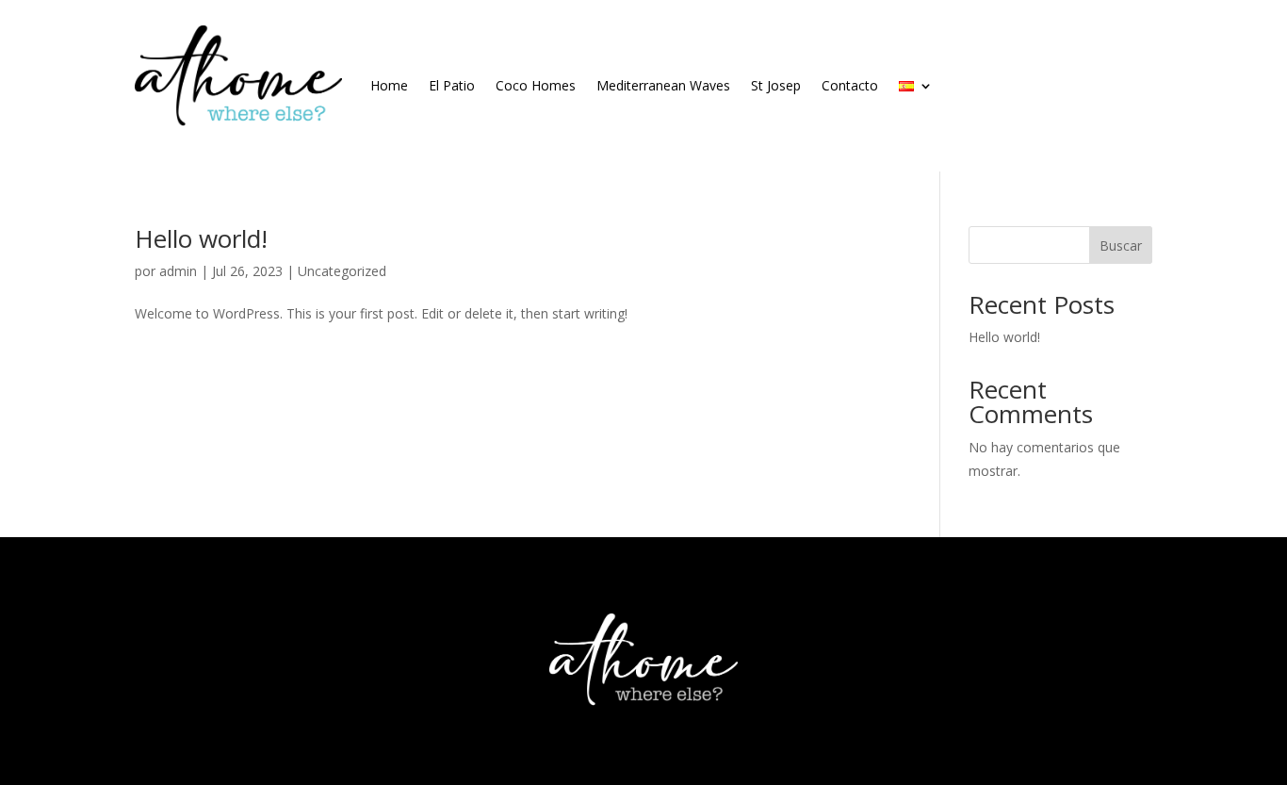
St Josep (776, 85)
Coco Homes (536, 85)
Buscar (1121, 245)
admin (178, 271)
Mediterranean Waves (663, 85)
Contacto (850, 85)
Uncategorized (342, 271)
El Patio (452, 85)
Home (389, 85)
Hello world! (201, 238)
